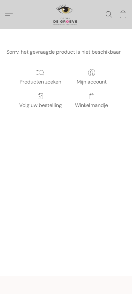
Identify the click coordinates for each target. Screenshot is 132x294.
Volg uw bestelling (40, 105)
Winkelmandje (91, 105)
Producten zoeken (40, 81)
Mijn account (92, 81)
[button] (66, 14)
